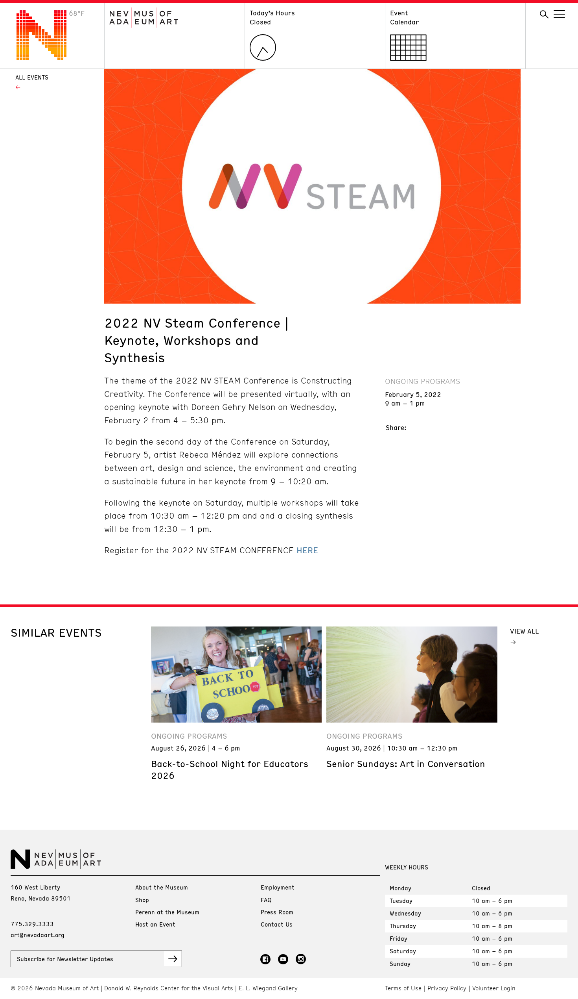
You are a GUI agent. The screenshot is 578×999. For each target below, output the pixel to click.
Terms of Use (403, 988)
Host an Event (155, 924)
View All (524, 630)
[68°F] (48, 58)
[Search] (544, 14)
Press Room (277, 912)
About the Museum (161, 887)
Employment (278, 887)
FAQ (266, 899)
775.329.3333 (32, 924)
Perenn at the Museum (167, 912)
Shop (142, 899)
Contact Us (277, 924)
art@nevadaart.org (37, 935)
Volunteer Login (493, 988)
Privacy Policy (446, 988)
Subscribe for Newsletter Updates (65, 959)
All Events (31, 77)
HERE (307, 550)
